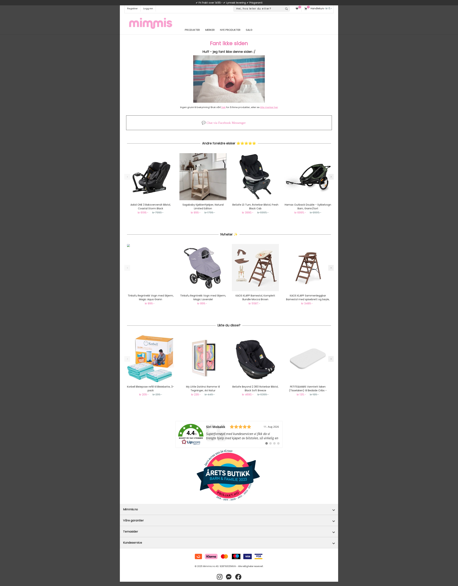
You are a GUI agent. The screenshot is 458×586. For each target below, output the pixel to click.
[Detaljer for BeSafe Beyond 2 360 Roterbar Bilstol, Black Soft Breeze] (255, 358)
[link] (229, 434)
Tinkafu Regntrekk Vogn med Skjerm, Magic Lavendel (203, 297)
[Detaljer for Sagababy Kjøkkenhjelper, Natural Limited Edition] (202, 176)
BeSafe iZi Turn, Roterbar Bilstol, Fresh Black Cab (255, 206)
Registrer (132, 8)
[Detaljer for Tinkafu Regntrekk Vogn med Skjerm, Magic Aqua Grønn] (150, 267)
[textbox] (258, 9)
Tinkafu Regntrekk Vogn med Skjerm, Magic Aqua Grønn (151, 297)
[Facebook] (238, 577)
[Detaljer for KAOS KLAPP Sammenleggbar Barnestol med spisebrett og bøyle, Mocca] (307, 267)
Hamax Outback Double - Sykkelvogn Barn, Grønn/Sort (308, 206)
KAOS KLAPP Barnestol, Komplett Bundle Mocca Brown (255, 297)
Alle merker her (269, 107)
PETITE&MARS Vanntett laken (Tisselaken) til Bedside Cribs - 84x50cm (308, 388)
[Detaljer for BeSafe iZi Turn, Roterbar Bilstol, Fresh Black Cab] (255, 176)
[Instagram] (219, 577)
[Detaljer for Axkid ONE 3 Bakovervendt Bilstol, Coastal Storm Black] (150, 176)
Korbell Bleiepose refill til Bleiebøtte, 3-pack (150, 388)
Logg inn (148, 8)
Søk (223, 107)
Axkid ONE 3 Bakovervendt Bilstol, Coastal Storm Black (150, 206)
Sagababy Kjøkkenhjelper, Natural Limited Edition (203, 206)
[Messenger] (229, 577)
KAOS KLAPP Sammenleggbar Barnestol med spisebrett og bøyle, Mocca (308, 297)
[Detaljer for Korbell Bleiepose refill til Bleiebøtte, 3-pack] (150, 358)
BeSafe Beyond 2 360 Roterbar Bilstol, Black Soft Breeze (255, 388)
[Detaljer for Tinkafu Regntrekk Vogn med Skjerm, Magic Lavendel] (202, 267)
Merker (210, 30)
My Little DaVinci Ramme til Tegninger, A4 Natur (203, 388)
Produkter (192, 30)
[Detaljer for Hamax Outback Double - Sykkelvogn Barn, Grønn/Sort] (307, 176)
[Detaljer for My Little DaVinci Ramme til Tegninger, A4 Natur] (202, 358)
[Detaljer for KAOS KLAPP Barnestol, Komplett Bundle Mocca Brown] (255, 267)
